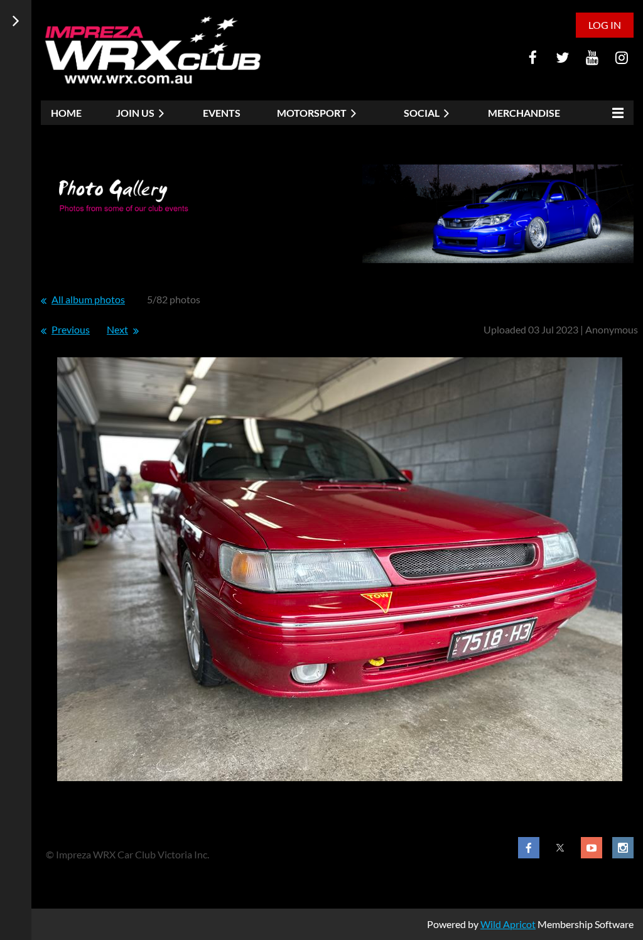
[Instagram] (621, 57)
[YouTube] (592, 57)
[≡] (615, 112)
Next (117, 329)
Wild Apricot (508, 924)
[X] (562, 57)
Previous (70, 329)
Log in (604, 25)
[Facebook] (533, 57)
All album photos (88, 299)
